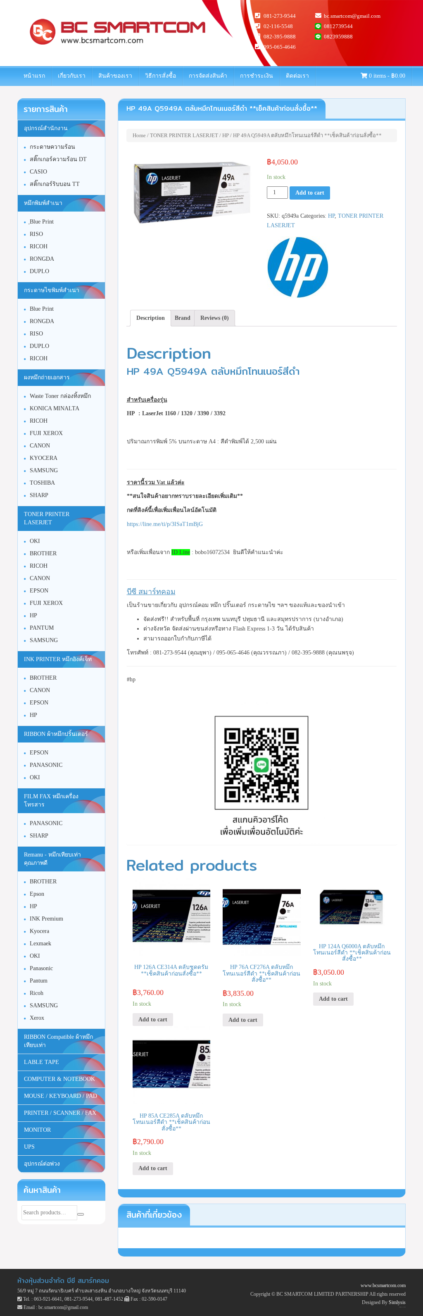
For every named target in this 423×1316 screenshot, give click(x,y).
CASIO (38, 172)
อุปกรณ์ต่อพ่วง (42, 1164)
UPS (29, 1147)
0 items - (386, 76)
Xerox (37, 1018)
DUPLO (39, 271)
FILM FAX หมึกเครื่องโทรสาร (51, 800)
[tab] (150, 318)
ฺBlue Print (42, 222)
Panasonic (41, 968)
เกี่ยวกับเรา (72, 76)
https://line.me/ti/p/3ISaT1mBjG (165, 524)
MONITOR (37, 1130)
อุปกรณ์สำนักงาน (46, 128)
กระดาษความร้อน (52, 147)
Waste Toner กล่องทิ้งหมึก (60, 396)
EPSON (39, 591)
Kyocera (39, 931)
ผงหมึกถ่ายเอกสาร (47, 377)
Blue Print (42, 309)
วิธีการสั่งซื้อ (160, 76)
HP (225, 135)
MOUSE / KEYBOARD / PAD (60, 1096)
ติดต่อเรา (297, 76)
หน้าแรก (34, 76)
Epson (37, 894)
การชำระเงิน (256, 76)
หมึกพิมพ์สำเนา (43, 203)
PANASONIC (46, 765)
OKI (35, 541)
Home (139, 135)
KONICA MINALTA (54, 408)
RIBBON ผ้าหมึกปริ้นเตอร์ (56, 734)
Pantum (39, 981)
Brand (182, 318)
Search (80, 1214)
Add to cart (309, 193)
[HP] (298, 267)
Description (150, 318)
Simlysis (397, 1302)
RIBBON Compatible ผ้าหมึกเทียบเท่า (58, 1041)
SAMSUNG (44, 470)
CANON (40, 446)
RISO (36, 234)
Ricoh (36, 993)
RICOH (39, 246)
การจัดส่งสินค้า (208, 76)
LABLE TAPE (41, 1062)
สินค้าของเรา (115, 76)
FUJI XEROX (46, 433)
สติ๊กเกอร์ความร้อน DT (58, 159)
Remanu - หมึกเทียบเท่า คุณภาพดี (52, 859)
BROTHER (43, 553)
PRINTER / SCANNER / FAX (60, 1113)
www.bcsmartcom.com (383, 1285)
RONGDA (42, 259)
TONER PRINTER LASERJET (184, 135)
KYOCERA (43, 458)
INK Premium (46, 919)
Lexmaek (40, 943)
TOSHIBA (42, 483)
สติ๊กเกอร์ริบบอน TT (55, 184)
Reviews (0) (214, 318)
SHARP (39, 495)
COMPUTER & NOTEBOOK (59, 1079)
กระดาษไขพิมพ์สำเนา (51, 290)
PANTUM (42, 628)
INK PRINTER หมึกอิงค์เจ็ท (58, 659)
